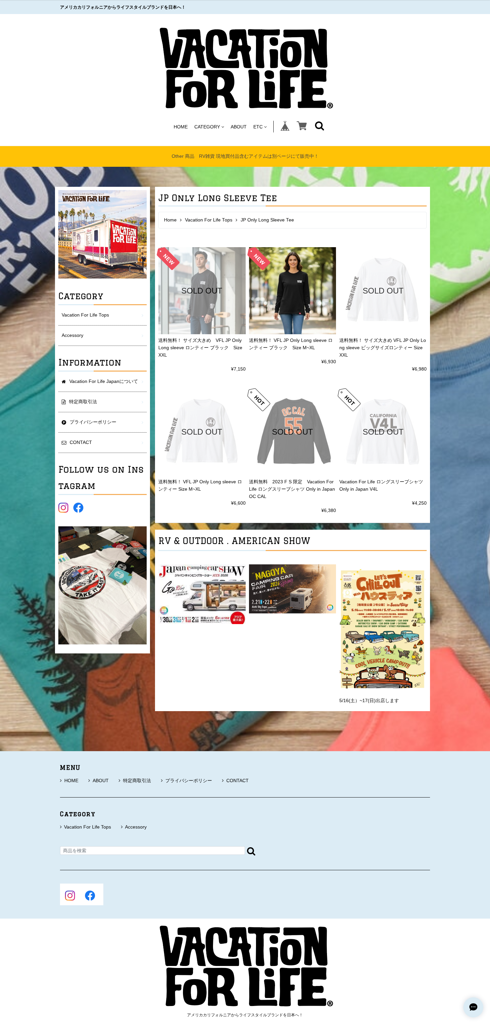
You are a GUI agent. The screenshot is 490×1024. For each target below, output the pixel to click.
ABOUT (239, 126)
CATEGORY (207, 126)
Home (170, 219)
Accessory (72, 335)
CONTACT (237, 780)
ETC (258, 126)
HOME (181, 126)
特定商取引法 (137, 780)
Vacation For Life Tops (208, 219)
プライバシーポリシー (188, 780)
